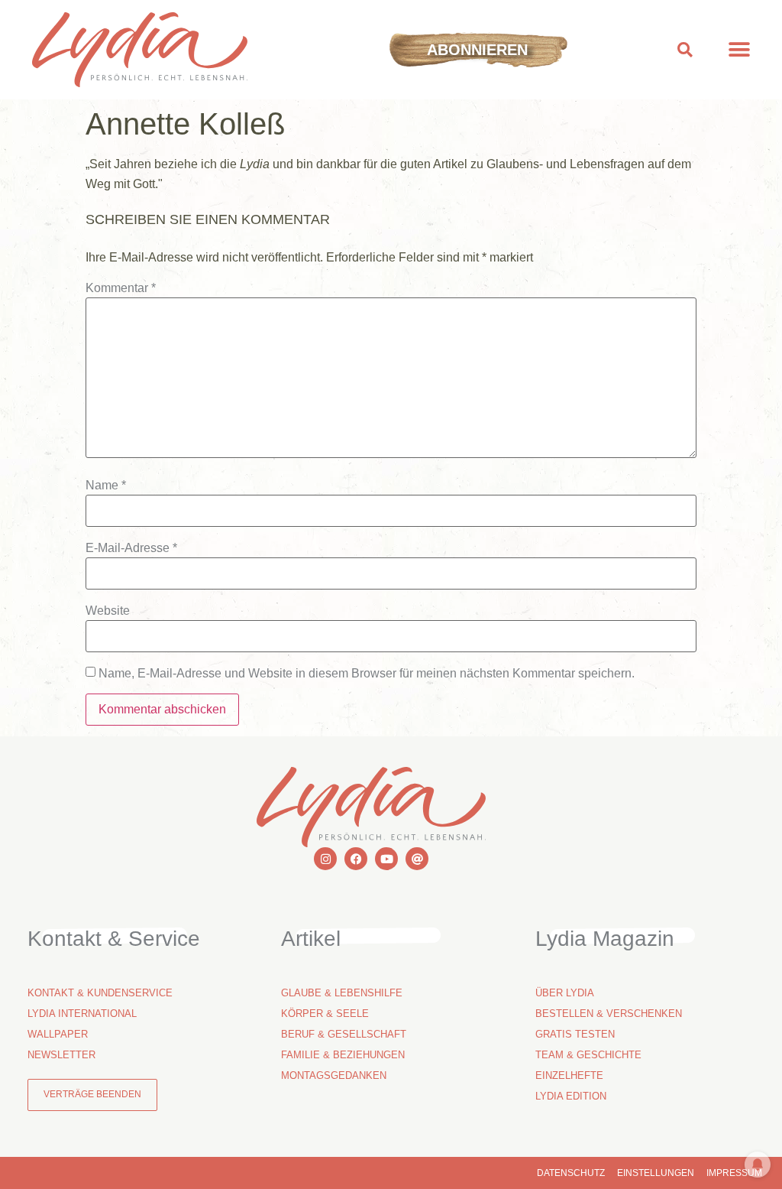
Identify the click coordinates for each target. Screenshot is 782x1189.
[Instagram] (325, 858)
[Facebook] (355, 858)
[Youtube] (386, 858)
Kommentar (121, 288)
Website (108, 611)
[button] (685, 50)
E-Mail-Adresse (131, 548)
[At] (417, 858)
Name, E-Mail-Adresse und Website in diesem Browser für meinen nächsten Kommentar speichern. (367, 674)
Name (106, 485)
